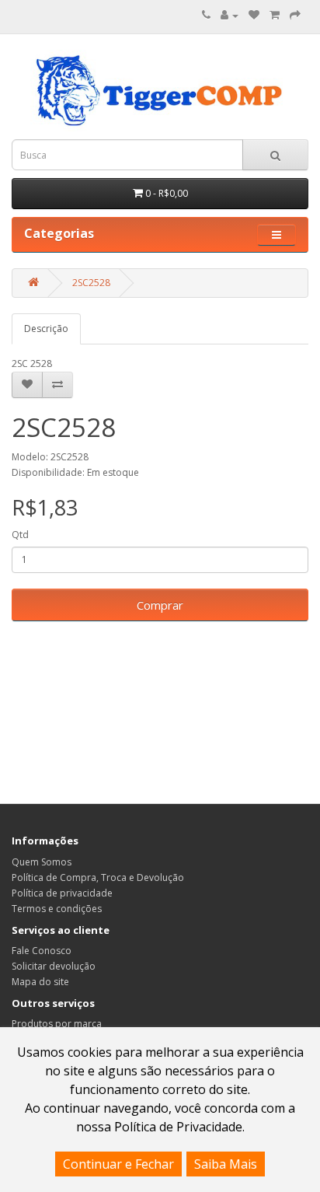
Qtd (20, 534)
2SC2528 (91, 282)
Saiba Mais (225, 1164)
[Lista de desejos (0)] (254, 15)
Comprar (160, 605)
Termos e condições (57, 908)
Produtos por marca (57, 1023)
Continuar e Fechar (118, 1164)
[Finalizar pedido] (295, 15)
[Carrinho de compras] (275, 15)
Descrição (46, 328)
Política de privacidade (62, 893)
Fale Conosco (41, 950)
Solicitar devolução (54, 966)
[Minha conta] (229, 15)
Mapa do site (40, 981)
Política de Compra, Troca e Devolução (98, 877)
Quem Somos (41, 862)
